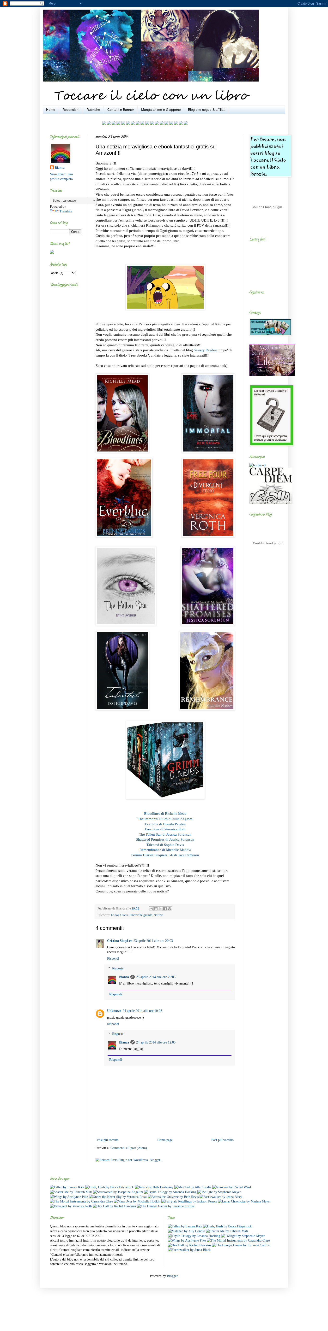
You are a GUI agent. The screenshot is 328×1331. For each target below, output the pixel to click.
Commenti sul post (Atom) (128, 1148)
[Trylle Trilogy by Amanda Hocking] (170, 1192)
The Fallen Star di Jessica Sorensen (165, 834)
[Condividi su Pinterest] (169, 908)
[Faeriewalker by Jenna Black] (221, 1197)
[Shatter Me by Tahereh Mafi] (71, 1192)
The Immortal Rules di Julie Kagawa (165, 819)
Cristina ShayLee (119, 941)
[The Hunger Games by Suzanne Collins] (165, 1206)
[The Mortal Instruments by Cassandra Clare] (81, 1201)
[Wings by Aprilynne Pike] (69, 1197)
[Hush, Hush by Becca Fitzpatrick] (109, 1187)
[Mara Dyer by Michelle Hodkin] (137, 1201)
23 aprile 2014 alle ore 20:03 (153, 941)
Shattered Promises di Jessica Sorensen (165, 839)
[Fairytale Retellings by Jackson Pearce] (189, 1201)
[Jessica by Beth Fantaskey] (154, 1187)
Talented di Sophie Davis (165, 845)
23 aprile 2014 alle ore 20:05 (156, 977)
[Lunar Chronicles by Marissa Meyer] (244, 1201)
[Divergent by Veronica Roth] (71, 1206)
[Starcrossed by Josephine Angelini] (118, 1192)
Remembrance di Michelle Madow (165, 850)
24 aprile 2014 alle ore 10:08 (142, 1011)
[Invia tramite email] (151, 908)
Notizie (158, 915)
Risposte (117, 968)
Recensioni (70, 109)
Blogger (172, 1276)
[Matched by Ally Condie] (192, 1187)
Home (50, 109)
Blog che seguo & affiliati (206, 109)
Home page (165, 1140)
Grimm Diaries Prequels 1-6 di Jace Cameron (165, 855)
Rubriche (93, 109)
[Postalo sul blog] (155, 908)
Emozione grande (140, 915)
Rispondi (113, 958)
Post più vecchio (222, 1140)
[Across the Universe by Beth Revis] (173, 1197)
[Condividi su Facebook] (165, 908)
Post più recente (107, 1140)
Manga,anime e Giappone (161, 109)
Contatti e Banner (120, 109)
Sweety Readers (206, 350)
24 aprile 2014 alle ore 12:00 (156, 1042)
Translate (66, 211)
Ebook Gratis (119, 915)
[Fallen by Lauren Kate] (67, 1187)
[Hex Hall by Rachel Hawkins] (114, 1206)
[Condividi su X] (160, 908)
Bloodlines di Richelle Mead (165, 813)
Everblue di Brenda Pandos (165, 824)
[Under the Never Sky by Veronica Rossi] (118, 1197)
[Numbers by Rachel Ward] (231, 1187)
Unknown (114, 1011)
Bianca (124, 977)
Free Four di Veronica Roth (165, 829)
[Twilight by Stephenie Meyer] (219, 1192)
